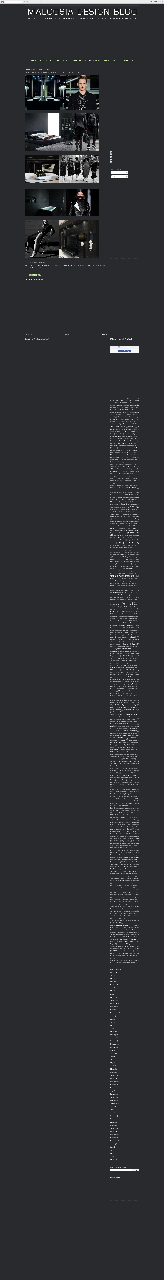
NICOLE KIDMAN (132, 766)
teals (136, 904)
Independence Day (115, 635)
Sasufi (118, 855)
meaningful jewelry (123, 721)
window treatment (129, 946)
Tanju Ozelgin (128, 904)
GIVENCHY (65, 265)
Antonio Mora (124, 419)
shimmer (126, 857)
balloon (124, 438)
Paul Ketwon (133, 796)
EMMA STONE (128, 561)
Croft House (120, 523)
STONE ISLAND (126, 890)
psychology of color (115, 819)
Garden (121, 597)
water (111, 941)
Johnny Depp (127, 660)
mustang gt (134, 749)
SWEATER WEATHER (124, 901)
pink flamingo (119, 808)
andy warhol (130, 412)
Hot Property (126, 630)
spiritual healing (119, 876)
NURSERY (113, 770)
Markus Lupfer (124, 716)
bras (118, 466)
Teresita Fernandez (114, 906)
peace (111, 798)
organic (117, 782)
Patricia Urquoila (117, 796)
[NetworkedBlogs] (124, 347)
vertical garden (126, 929)
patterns (126, 796)
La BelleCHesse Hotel (131, 667)
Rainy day (131, 826)
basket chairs (133, 438)
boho (121, 462)
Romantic (128, 845)
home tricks (119, 627)
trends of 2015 (120, 920)
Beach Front (113, 445)
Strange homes (113, 894)
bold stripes (134, 462)
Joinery (135, 660)
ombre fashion (114, 777)
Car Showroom (119, 483)
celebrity (112, 490)
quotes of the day (119, 822)
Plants (116, 810)
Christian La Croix (132, 499)
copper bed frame (121, 516)
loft (131, 693)
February (113, 981)
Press (136, 815)
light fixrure (118, 684)
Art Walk (120, 429)
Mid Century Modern (121, 728)
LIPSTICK (113, 688)
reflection (130, 833)
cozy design (120, 519)
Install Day (120, 639)
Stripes (122, 894)
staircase (119, 880)
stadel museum (120, 878)
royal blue (134, 847)
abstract (128, 400)
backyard (130, 436)
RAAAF (128, 822)
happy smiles (123, 618)
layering (137, 674)
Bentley (134, 450)
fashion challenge (128, 571)
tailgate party (118, 904)
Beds (137, 448)
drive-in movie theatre (133, 554)
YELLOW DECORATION (122, 958)
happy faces (115, 618)
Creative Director (128, 521)
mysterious (92, 265)
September (113, 1013)
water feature (119, 941)
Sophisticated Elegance (117, 869)
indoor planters (122, 637)
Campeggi (134, 478)
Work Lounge (121, 955)
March (112, 997)
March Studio (119, 714)
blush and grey (124, 459)
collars (123, 507)
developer (134, 545)
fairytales (137, 566)
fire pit (117, 581)
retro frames (130, 838)
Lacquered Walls (131, 672)
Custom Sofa (122, 533)
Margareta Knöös (131, 714)
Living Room (122, 691)
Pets (135, 801)
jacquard (118, 656)
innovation (112, 639)
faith (113, 568)
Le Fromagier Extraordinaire (119, 677)
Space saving (132, 871)
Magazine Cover (128, 700)
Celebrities (132, 488)
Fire (111, 581)
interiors (114, 651)
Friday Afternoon (119, 590)
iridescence (134, 651)
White (126, 944)
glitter (135, 604)
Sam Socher (128, 852)
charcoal (120, 497)
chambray (118, 494)
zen (124, 962)
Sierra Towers (114, 862)
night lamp (124, 768)
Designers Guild (121, 545)
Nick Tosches (121, 766)
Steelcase (123, 887)
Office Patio (134, 773)
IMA (136, 632)
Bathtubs (124, 443)
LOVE (126, 698)
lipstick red (121, 688)
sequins (137, 855)
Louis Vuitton (119, 698)
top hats (132, 915)
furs (128, 595)
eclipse (118, 559)
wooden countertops (127, 951)
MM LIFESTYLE (111, 60)
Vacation (118, 927)
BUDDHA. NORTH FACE (130, 473)
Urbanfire (135, 925)
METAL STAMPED (123, 723)
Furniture (118, 595)
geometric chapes (132, 599)
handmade (114, 616)
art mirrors (131, 427)
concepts (135, 509)
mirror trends (127, 733)
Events (112, 566)
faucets (112, 578)
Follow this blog (124, 351)
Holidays (126, 623)
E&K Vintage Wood (126, 557)
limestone (123, 686)
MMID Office (134, 738)
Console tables (114, 514)
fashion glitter (133, 573)
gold (121, 607)
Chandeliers (126, 495)
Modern (122, 740)
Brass (124, 466)
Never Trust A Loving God (127, 754)
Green (135, 609)
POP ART (113, 815)
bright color (133, 469)
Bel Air (128, 450)
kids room (123, 665)
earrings (135, 557)
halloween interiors (78, 265)
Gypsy (130, 611)
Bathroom (113, 441)
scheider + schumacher (127, 855)
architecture (114, 424)
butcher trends (133, 476)
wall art (127, 937)
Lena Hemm (130, 679)
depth (117, 540)
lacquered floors (120, 672)
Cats (119, 488)
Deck (113, 537)
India (126, 634)
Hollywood (134, 623)
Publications (127, 819)
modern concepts (115, 742)
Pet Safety (120, 801)
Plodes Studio (124, 810)
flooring (124, 583)
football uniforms (121, 585)
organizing (124, 782)
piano (117, 805)
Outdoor (120, 784)
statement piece (127, 883)
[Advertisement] (83, 40)
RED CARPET (125, 831)
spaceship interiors (114, 873)
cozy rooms (130, 519)
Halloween (118, 613)
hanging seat (131, 616)
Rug (111, 850)
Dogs (127, 550)
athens (125, 434)
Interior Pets (128, 646)
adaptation (119, 405)
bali (118, 438)
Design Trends (125, 542)
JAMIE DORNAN (126, 656)
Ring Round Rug (126, 841)
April (112, 994)
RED (118, 831)
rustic (121, 850)
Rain (128, 824)
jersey (126, 658)
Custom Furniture (125, 530)
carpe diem (119, 485)
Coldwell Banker (114, 507)
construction (126, 514)
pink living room (129, 808)
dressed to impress (134, 552)
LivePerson (113, 691)
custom (112, 528)
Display (126, 547)
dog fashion (113, 550)
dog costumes (133, 547)
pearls (117, 799)
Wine (137, 946)
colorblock (122, 509)
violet (131, 934)
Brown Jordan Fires (117, 473)
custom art (121, 528)
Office (117, 773)
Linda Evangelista (132, 686)
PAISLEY (118, 789)
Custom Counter (132, 528)
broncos (132, 471)
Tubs (119, 923)
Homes (127, 628)
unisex (111, 925)
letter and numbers (116, 681)
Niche (132, 763)
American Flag (120, 412)
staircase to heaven (129, 880)
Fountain (112, 588)
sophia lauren (133, 866)
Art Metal (122, 427)
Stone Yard (116, 892)
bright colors (114, 471)
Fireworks (134, 581)
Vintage (112, 934)
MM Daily (127, 735)
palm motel (126, 789)
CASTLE (112, 487)
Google (114, 609)
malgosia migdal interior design (119, 707)
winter (120, 948)
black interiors (70, 264)
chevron (137, 497)
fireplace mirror (125, 581)
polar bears (114, 812)
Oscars (130, 782)
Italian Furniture (130, 653)
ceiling (125, 487)
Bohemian (113, 462)
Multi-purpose (114, 749)
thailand (130, 906)
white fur (135, 944)
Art (112, 426)
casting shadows (133, 485)
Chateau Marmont (128, 497)
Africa (137, 405)
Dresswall (114, 554)
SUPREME (113, 901)
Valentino (125, 927)
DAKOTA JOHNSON (119, 535)
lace (131, 670)
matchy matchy (131, 719)
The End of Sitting (123, 908)
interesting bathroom (117, 641)
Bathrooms (113, 443)
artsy (125, 431)
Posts (115, 173)
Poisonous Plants (134, 810)
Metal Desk (113, 723)
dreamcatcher (124, 552)
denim (111, 540)
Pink (111, 808)
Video (113, 932)
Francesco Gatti (129, 588)
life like (132, 681)
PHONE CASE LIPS (115, 803)
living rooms (133, 691)
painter (135, 787)
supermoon (134, 899)
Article (135, 429)
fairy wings (128, 566)
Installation (129, 639)
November (113, 1006)
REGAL (137, 833)
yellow (112, 958)
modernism (120, 745)
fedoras (124, 578)
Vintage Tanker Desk (123, 934)
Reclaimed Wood (120, 829)
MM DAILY (36, 60)
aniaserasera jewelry (132, 414)
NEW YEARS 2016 (120, 756)
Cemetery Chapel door (127, 490)
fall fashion (127, 568)
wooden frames (122, 953)
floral (129, 583)
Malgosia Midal (122, 702)
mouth (135, 747)
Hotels (112, 632)
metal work (133, 724)
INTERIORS (62, 60)
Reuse (137, 838)
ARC (134, 421)
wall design (134, 936)
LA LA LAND (124, 670)
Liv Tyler (134, 688)
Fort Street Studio (132, 585)
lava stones (130, 674)
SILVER (123, 862)
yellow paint (115, 960)
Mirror (120, 733)
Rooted (135, 845)
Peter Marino (128, 801)
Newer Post (28, 334)
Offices (112, 775)
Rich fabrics (116, 841)
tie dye (137, 911)
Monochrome (126, 747)
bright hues (124, 471)
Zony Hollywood (131, 962)
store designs (133, 892)
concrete (112, 511)
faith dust (119, 568)
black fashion (57, 264)
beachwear (122, 445)
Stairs (137, 880)
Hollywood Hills (114, 625)
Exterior (120, 566)
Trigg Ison (128, 920)
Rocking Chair (129, 843)
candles (119, 480)
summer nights (133, 897)
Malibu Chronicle (115, 710)
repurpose (129, 836)
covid (137, 516)
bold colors (127, 462)
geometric (122, 599)
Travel (137, 915)
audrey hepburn (133, 434)
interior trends (122, 649)
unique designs (133, 922)
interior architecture (115, 644)
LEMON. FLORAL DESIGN (117, 679)
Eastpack (112, 559)
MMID (123, 738)
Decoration (121, 537)
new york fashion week (126, 761)
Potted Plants (122, 815)
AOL (132, 419)
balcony (112, 438)
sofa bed (114, 866)
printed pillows (114, 817)
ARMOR (134, 424)
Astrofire (133, 431)
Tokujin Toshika (114, 915)
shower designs (123, 859)
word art (132, 953)
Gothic (120, 609)
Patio (126, 794)
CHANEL (136, 495)
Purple (134, 820)
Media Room (133, 721)
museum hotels (125, 749)
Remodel (121, 836)
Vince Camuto (133, 932)
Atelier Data (119, 434)
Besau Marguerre (114, 452)
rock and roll (120, 843)
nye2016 (129, 770)
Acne (113, 405)
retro (124, 838)
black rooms (95, 264)
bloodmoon (115, 459)
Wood (115, 951)
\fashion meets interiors (116, 398)
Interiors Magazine (124, 651)
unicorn (125, 922)
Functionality (116, 592)
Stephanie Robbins (132, 887)
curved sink (123, 525)
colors (129, 509)
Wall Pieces (123, 939)
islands (112, 653)
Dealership (136, 535)
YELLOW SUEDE (127, 960)
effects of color (127, 559)
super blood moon (115, 899)
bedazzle (115, 448)
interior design (129, 644)
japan (134, 656)
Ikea (132, 632)
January (112, 1000)
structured (128, 894)
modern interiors (127, 742)
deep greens (133, 537)
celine (118, 490)
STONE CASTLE (114, 890)
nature (135, 752)
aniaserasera (120, 414)
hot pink (118, 630)
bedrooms (130, 448)
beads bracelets (130, 445)
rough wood (127, 847)
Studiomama (136, 894)
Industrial (133, 637)
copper (112, 516)
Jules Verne (121, 663)
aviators (123, 436)
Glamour (126, 604)
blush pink (134, 459)
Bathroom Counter (128, 441)
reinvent (114, 836)
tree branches (115, 918)
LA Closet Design (114, 670)
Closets (123, 504)
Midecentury (133, 728)
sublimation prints (117, 897)
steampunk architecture (131, 885)
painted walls (127, 787)
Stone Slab (136, 890)
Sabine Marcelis (130, 850)
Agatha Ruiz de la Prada (119, 407)
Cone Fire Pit (133, 511)
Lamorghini (113, 674)
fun (132, 590)
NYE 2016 (121, 770)
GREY (124, 611)
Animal (112, 417)
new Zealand (122, 763)
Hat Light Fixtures (132, 618)
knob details (121, 667)
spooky (40, 267)
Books (120, 464)
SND (130, 864)
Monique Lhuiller (114, 747)
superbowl (125, 899)
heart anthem (123, 620)
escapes (135, 564)
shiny (132, 857)
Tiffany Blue (117, 913)
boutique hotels (128, 464)
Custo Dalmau (133, 525)
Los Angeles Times (128, 695)
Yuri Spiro (118, 962)
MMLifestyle (113, 740)
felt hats (131, 578)
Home (67, 334)
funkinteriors (127, 592)
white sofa (112, 946)
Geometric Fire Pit (115, 602)
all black (41, 264)
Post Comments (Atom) (41, 339)
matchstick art (120, 719)
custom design (114, 530)
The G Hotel (113, 911)
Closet (116, 504)
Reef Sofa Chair (122, 833)
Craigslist (119, 521)
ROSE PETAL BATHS (116, 847)
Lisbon (128, 688)
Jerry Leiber (119, 658)
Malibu (134, 707)
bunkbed (118, 476)
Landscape (121, 674)
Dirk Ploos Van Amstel (116, 547)
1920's (33, 264)
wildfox (119, 946)
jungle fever (128, 663)
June (111, 975)
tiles (125, 913)
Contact (128, 60)
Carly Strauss (129, 483)
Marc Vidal (130, 712)
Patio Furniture (134, 794)
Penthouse (124, 798)
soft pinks (123, 866)
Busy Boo (125, 476)
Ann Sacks (129, 416)
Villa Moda (125, 932)
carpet (125, 485)
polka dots (128, 812)
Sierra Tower (133, 859)
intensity (137, 639)
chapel (113, 497)
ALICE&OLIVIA (124, 409)
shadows (114, 857)
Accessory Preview (134, 402)
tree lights (123, 918)
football (112, 585)
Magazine (118, 700)
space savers (123, 871)
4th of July (136, 398)
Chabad (137, 490)
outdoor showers (117, 787)
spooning (133, 876)
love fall (133, 698)
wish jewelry (135, 948)
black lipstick (83, 264)
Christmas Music (123, 501)
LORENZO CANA (115, 695)
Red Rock (112, 833)
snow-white (136, 864)
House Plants (120, 632)
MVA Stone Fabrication (116, 752)
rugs (116, 850)
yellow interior (135, 958)
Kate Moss (136, 663)
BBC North (134, 443)
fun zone (137, 590)
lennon (137, 679)
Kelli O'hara (115, 665)
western (120, 944)
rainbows (114, 826)
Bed (138, 445)
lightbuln (125, 684)
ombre (134, 775)
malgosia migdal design (128, 705)
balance (135, 436)
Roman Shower (120, 845)
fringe (127, 590)
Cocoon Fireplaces (132, 504)
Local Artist (125, 693)
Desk (129, 545)
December (113, 972)
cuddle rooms (134, 523)
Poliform (121, 812)
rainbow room (135, 824)
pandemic (124, 791)
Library (126, 681)
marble (123, 712)
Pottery (130, 815)
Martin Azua (134, 716)
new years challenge (132, 756)
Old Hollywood (123, 775)
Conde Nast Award (122, 511)
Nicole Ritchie (114, 768)
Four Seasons (120, 588)
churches (132, 501)
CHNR (122, 499)
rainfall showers (122, 826)
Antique (136, 417)
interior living (115, 646)
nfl (128, 763)
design (123, 540)
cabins (127, 478)
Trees (111, 920)
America (112, 412)
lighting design (114, 686)
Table (133, 901)
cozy (113, 519)
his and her (118, 623)
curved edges (113, 525)
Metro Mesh (121, 726)
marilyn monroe (114, 716)
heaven (112, 623)
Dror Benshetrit (115, 557)
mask (111, 719)
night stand (134, 768)
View (118, 932)
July (111, 1019)
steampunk (119, 885)
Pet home (132, 798)
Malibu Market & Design (131, 710)
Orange (124, 780)
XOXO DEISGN (132, 955)
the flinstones (133, 908)
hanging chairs (122, 616)
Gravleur (127, 609)
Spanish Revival (126, 873)
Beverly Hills (125, 452)
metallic (113, 726)
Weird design (129, 941)
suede (125, 897)
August (112, 1016)
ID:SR (126, 632)
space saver (113, 871)
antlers (115, 419)
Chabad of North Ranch (118, 492)
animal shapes (120, 416)
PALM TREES (116, 791)
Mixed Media (114, 735)
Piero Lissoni (134, 805)
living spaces (114, 693)
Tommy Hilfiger (124, 915)
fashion (119, 571)
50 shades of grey (118, 400)
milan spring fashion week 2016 (118, 730)
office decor (124, 773)
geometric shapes (127, 602)
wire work (126, 948)
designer (112, 545)
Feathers (118, 578)
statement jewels (116, 883)
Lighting (133, 684)
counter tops (131, 516)
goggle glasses (113, 606)
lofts (136, 693)
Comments (117, 177)
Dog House (121, 550)
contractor (134, 514)
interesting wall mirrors (131, 641)
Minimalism (133, 731)
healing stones (113, 620)
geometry (136, 602)
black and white (116, 455)
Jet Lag (112, 660)
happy (137, 616)
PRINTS (123, 817)
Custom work (133, 533)
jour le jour (113, 663)
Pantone (131, 791)
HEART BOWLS (132, 620)
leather (130, 677)
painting (112, 789)
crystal (126, 523)
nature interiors (114, 754)
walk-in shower (119, 936)
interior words (135, 649)
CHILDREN (115, 499)
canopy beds (128, 480)
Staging (129, 878)
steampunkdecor (114, 887)
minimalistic (113, 733)
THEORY (120, 911)
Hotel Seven (134, 630)
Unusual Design (122, 925)
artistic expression (115, 431)
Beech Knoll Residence (118, 450)
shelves (120, 857)
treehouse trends (133, 918)
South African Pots (132, 869)
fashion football (121, 573)
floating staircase (114, 583)
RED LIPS (134, 831)
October (112, 985)
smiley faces (123, 864)
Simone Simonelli (132, 862)
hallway (137, 613)
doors (117, 552)
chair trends (130, 492)
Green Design (114, 611)
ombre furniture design (126, 777)
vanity (131, 927)
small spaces (114, 864)
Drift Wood (122, 554)
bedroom (121, 448)
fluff (136, 583)
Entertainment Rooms (123, 564)
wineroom (114, 948)
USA (111, 927)
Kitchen (112, 667)
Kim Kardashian (133, 665)
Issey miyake (120, 653)
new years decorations (115, 759)
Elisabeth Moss (118, 561)
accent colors (123, 403)
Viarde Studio (135, 929)
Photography (128, 803)
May (111, 978)
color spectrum (114, 509)
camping (112, 480)
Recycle (129, 829)
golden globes (128, 606)
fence (136, 578)
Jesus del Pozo (133, 658)
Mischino (135, 733)
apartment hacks (124, 421)
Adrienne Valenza (128, 405)
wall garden (113, 939)
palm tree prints (135, 789)
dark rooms (35, 265)
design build (130, 540)
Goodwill (136, 606)
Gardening (130, 597)
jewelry (118, 660)
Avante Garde (114, 436)
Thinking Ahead (129, 911)
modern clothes (133, 740)
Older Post (105, 334)
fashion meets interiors (86, 60)
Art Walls (128, 429)
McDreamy (113, 721)
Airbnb (131, 407)
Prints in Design (132, 817)
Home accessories (127, 625)
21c (130, 398)
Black (48, 264)
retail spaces (118, 838)
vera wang (118, 929)
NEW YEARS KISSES (129, 759)
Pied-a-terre (124, 805)
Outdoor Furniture (133, 784)
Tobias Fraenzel (133, 913)
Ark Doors (125, 424)
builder (112, 476)
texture (124, 906)
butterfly (112, 478)
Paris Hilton (119, 794)
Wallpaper (133, 939)
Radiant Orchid (121, 824)
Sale (121, 852)
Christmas (113, 502)
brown (137, 471)
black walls (136, 457)
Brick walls (122, 469)
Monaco (135, 744)
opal (119, 780)
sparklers (135, 873)
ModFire (129, 744)
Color (131, 506)
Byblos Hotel (120, 478)
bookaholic (113, 464)
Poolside (135, 812)
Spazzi (111, 876)
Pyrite (111, 822)
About (49, 60)
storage (124, 892)
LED (136, 677)
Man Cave (116, 712)
